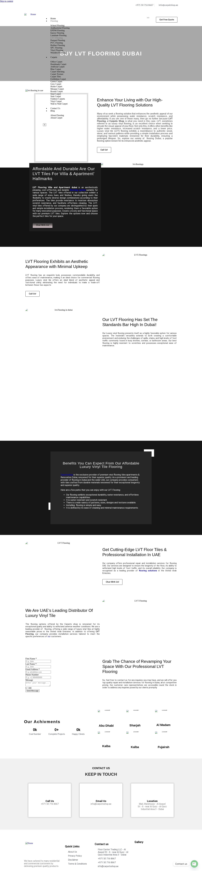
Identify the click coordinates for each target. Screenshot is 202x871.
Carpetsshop (67, 474)
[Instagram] (35, 7)
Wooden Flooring (58, 53)
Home (53, 18)
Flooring (54, 21)
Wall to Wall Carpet (58, 104)
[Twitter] (43, 7)
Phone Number (32, 675)
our (49, 636)
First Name (31, 658)
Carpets (53, 57)
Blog (52, 111)
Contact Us (55, 108)
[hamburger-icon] (148, 17)
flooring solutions (148, 570)
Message (29, 680)
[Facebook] (27, 7)
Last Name (31, 664)
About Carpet (56, 118)
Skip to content (6, 1)
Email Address (32, 669)
